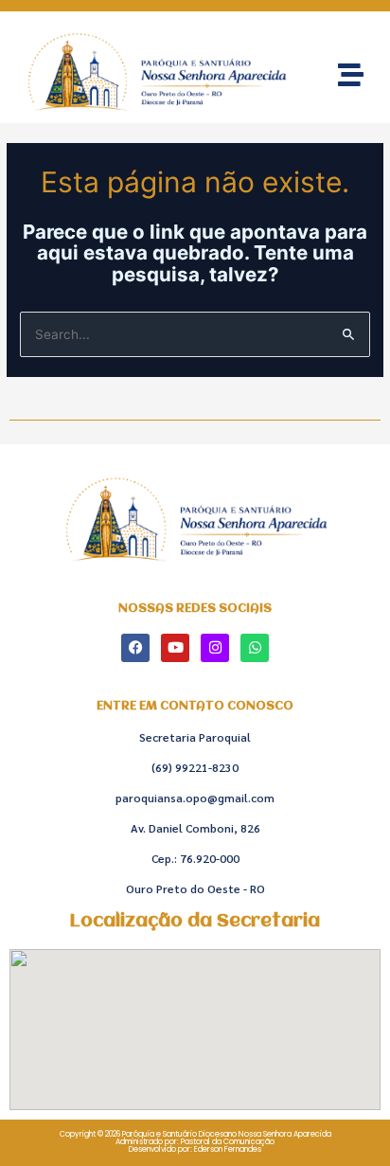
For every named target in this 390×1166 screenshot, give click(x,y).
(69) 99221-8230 (195, 767)
